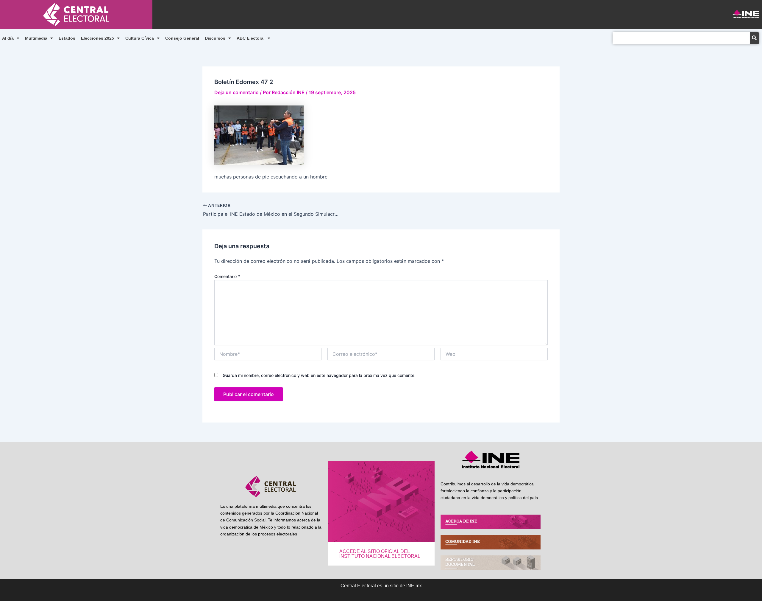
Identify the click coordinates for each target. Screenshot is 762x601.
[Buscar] (754, 38)
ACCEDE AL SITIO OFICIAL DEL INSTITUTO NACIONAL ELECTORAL (379, 554)
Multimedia (36, 38)
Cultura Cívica (139, 38)
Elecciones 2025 (97, 38)
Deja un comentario (236, 92)
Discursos (215, 38)
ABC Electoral (251, 38)
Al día (8, 38)
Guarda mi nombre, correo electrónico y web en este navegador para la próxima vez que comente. (319, 375)
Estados (67, 38)
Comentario (227, 276)
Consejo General (182, 38)
